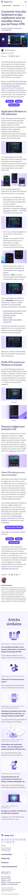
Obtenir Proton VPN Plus (14, 527)
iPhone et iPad (14, 105)
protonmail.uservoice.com (9, 569)
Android (18, 101)
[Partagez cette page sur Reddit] (12, 56)
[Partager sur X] (9, 56)
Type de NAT (7, 322)
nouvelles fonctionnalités (11, 86)
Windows (10, 101)
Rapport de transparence (6, 890)
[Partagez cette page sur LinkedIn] (17, 56)
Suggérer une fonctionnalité (9, 884)
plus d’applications (19, 84)
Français (6, 872)
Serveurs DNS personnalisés (12, 320)
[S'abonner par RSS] (23, 5)
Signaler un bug (5, 880)
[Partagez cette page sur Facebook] (14, 56)
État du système (6, 877)
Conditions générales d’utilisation (8, 889)
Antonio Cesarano (10, 50)
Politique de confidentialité (7, 887)
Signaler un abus (6, 879)
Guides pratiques (6, 5)
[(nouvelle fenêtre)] (2, 839)
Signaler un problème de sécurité (11, 882)
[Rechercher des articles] (26, 5)
